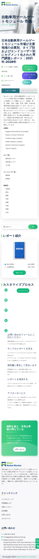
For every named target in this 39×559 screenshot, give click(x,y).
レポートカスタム (29, 75)
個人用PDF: (20, 264)
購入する (19, 273)
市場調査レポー (7, 503)
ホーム (4, 24)
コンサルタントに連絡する (29, 68)
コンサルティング (8, 499)
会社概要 (5, 511)
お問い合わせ (19, 449)
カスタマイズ (23, 291)
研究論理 (27, 82)
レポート (13, 24)
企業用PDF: (20, 267)
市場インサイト (7, 507)
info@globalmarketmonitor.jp (15, 537)
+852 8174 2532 (9, 534)
